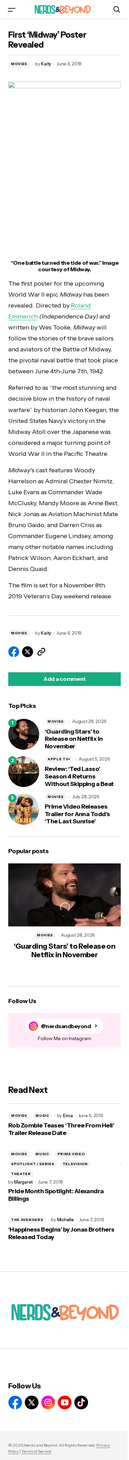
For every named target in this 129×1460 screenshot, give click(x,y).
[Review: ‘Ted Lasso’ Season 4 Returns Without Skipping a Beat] (23, 771)
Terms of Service (36, 1451)
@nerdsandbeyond (66, 1026)
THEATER (21, 1174)
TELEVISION (75, 1164)
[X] (32, 1402)
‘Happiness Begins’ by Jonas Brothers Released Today (61, 1233)
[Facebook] (15, 1402)
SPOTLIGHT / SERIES (32, 1164)
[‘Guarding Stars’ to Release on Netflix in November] (23, 734)
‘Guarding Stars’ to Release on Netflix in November (74, 739)
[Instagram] (48, 1402)
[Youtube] (65, 1402)
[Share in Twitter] (27, 652)
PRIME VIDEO (71, 1154)
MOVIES (19, 64)
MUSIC (42, 1115)
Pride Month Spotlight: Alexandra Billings (56, 1195)
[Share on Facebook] (14, 652)
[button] (11, 9)
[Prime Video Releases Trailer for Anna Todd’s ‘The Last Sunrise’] (23, 809)
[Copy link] (41, 652)
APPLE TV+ (58, 759)
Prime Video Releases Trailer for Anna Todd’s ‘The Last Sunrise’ (77, 814)
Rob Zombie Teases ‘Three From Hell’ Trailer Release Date (61, 1129)
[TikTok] (81, 1402)
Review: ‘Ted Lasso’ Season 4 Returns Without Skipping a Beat (79, 776)
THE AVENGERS (27, 1220)
